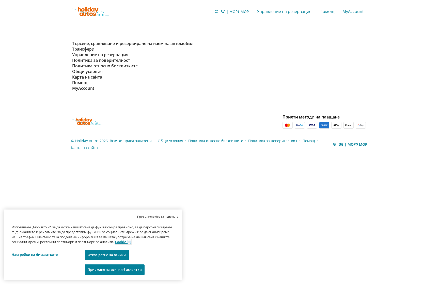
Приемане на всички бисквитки (115, 269)
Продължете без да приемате (157, 216)
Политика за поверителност (272, 140)
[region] (93, 245)
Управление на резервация (284, 11)
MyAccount (353, 11)
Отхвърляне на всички (107, 254)
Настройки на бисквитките (35, 254)
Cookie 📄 (123, 242)
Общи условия (170, 140)
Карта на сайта (84, 147)
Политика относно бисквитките (215, 140)
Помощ (327, 11)
